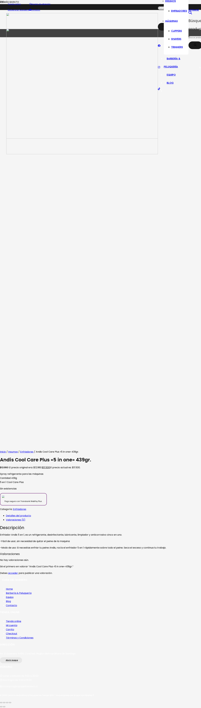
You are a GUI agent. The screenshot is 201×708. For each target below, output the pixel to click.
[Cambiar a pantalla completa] (4, 702)
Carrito (10, 629)
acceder (13, 573)
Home (9, 589)
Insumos (13, 451)
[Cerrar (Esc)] (10, 702)
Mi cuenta (11, 625)
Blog (8, 601)
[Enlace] (82, 153)
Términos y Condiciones (19, 637)
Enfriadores (26, 451)
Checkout (11, 633)
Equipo (10, 597)
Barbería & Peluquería (18, 593)
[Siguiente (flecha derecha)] (4, 706)
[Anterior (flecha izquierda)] (1, 706)
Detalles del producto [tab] (18, 515)
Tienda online (13, 621)
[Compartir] (7, 702)
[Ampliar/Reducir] (1, 702)
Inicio (3, 451)
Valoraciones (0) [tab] (15, 519)
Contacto (11, 605)
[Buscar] (190, 12)
